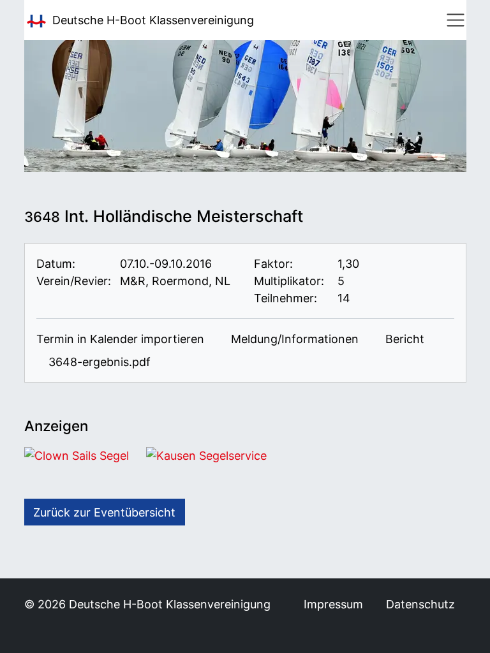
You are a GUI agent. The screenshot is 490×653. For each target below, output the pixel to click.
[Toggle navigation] (455, 20)
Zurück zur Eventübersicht (104, 512)
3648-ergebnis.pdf (98, 362)
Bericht (403, 339)
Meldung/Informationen (293, 339)
